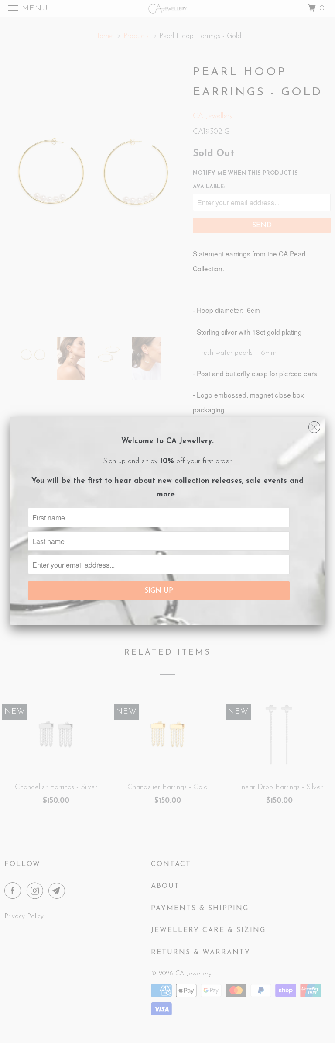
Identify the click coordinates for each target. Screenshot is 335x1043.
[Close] (314, 425)
